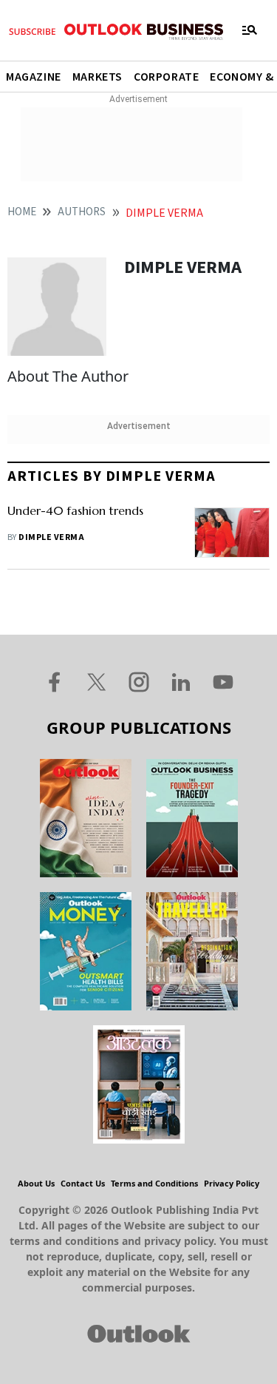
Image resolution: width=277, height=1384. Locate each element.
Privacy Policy (231, 1183)
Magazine (33, 77)
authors (82, 212)
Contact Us (83, 1183)
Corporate (166, 77)
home (21, 212)
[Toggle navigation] (249, 30)
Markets (97, 77)
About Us (36, 1183)
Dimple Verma (51, 537)
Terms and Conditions (154, 1183)
